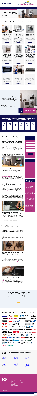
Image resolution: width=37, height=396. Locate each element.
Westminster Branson (27, 365)
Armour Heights (5, 356)
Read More (6, 42)
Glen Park (4, 371)
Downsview (4, 366)
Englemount (4, 367)
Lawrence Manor (16, 364)
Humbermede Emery (16, 359)
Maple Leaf (15, 366)
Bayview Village (5, 358)
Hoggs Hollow (16, 357)
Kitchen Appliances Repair (14, 382)
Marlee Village (16, 367)
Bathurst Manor (5, 357)
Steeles (26, 358)
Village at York (27, 364)
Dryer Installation (22, 378)
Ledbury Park (15, 365)
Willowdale (26, 366)
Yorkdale (26, 371)
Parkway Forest (16, 371)
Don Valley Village (5, 365)
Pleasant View (27, 357)
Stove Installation (22, 381)
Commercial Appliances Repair (14, 379)
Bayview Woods (5, 359)
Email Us (30, 379)
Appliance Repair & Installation (14, 8)
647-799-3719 (23, 6)
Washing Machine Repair (14, 385)
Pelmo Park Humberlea (28, 356)
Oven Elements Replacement (13, 384)
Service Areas (22, 8)
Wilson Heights (27, 367)
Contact (26, 8)
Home (8, 8)
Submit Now (30, 154)
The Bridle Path (27, 359)
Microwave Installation (23, 379)
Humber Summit (16, 358)
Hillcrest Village (16, 356)
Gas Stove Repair (13, 380)
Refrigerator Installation (23, 380)
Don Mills (4, 364)
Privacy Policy (21, 382)
